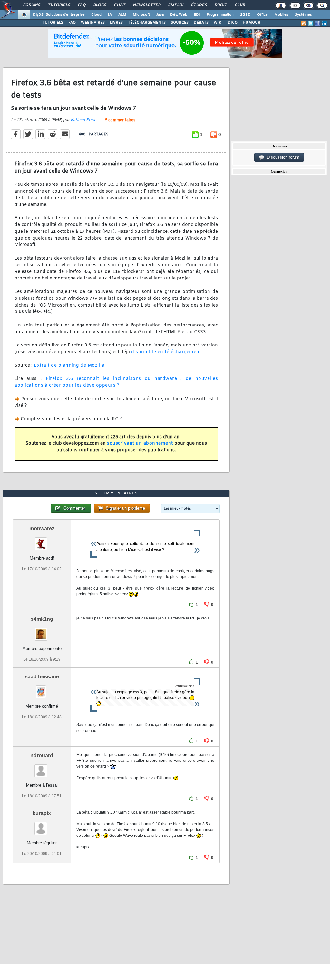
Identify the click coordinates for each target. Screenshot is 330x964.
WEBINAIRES (93, 22)
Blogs (99, 5)
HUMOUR (251, 22)
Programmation (220, 15)
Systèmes (303, 15)
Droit (220, 5)
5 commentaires (120, 120)
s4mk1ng (42, 619)
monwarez (41, 528)
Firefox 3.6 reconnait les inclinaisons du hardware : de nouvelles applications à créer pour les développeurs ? (116, 382)
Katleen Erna (83, 120)
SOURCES (180, 22)
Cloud (96, 15)
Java (160, 15)
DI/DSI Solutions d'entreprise (59, 15)
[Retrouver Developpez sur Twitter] (310, 23)
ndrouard (41, 755)
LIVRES (116, 22)
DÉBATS (201, 22)
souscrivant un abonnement (140, 443)
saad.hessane (42, 676)
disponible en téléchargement (166, 352)
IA (110, 15)
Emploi (175, 5)
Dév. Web (178, 15)
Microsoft (141, 15)
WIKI (218, 22)
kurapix (42, 813)
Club (239, 5)
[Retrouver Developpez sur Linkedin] (324, 23)
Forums (31, 5)
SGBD (245, 15)
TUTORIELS (53, 22)
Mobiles (281, 15)
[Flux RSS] (303, 23)
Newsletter (146, 5)
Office (262, 15)
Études (198, 5)
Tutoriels (59, 5)
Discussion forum (281, 157)
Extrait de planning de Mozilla (69, 366)
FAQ (81, 5)
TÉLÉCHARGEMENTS (147, 22)
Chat (119, 5)
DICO (233, 22)
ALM (122, 15)
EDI (197, 15)
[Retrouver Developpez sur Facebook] (317, 23)
